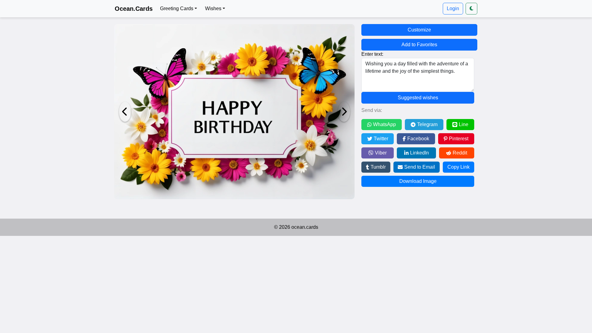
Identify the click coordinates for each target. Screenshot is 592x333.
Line (463, 124)
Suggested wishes (418, 97)
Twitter (381, 138)
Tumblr (378, 167)
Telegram (427, 124)
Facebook (418, 138)
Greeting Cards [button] (176, 8)
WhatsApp (384, 124)
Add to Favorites (419, 44)
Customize (419, 29)
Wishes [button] (213, 8)
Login (453, 8)
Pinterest (458, 138)
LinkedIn (419, 152)
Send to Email (419, 167)
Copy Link (458, 167)
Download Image (418, 181)
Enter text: (372, 54)
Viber (381, 152)
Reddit (460, 152)
